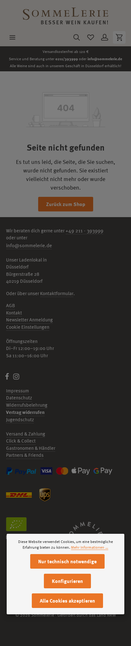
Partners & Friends (25, 455)
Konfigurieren (67, 581)
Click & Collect (21, 440)
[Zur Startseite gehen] (65, 14)
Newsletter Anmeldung (29, 319)
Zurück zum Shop (65, 204)
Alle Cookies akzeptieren (67, 601)
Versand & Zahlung (25, 433)
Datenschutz (19, 397)
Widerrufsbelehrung (26, 405)
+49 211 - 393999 (84, 230)
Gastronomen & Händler (30, 448)
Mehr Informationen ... (89, 547)
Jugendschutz (20, 419)
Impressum (17, 390)
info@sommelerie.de (104, 58)
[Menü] (12, 37)
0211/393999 (66, 58)
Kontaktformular (56, 293)
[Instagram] (16, 378)
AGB (10, 305)
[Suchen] (76, 37)
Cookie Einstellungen (27, 327)
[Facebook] (7, 378)
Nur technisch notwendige (67, 561)
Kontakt (14, 312)
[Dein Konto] (104, 37)
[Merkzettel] (90, 37)
